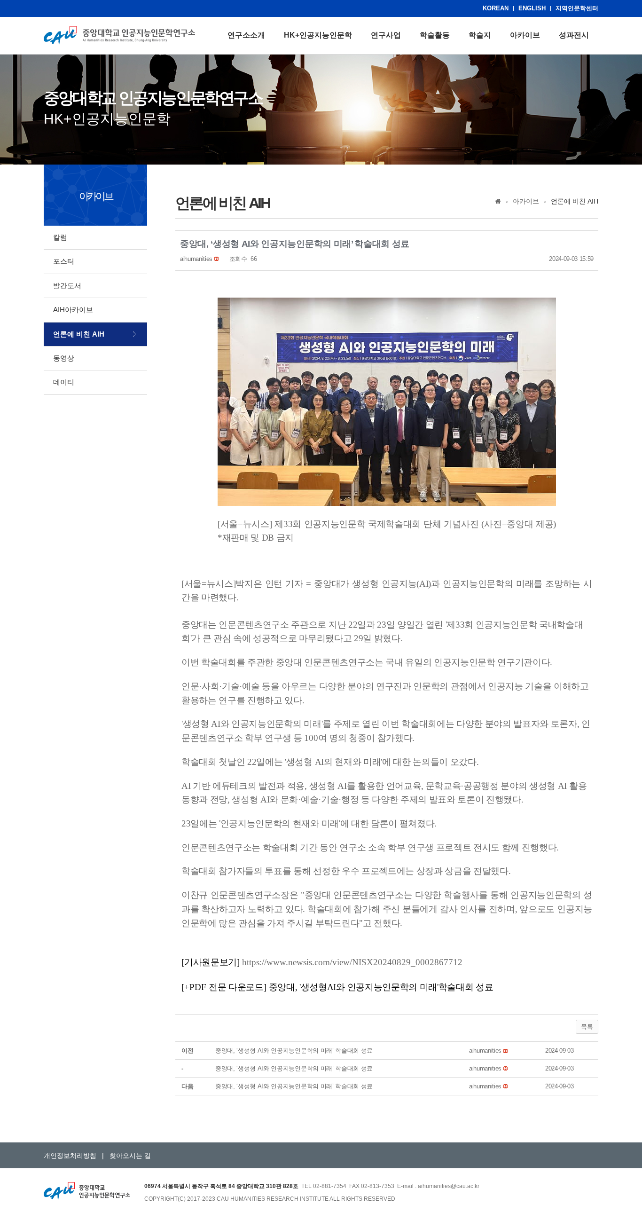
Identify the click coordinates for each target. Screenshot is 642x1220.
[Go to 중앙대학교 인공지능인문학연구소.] (498, 201)
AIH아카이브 (73, 310)
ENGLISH (532, 8)
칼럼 (60, 237)
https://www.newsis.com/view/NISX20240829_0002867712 (352, 962)
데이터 (63, 382)
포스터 (63, 261)
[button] (196, 258)
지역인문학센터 (577, 8)
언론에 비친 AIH (78, 334)
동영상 (63, 358)
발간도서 (67, 286)
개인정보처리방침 (70, 1155)
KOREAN (496, 8)
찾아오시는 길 (130, 1155)
